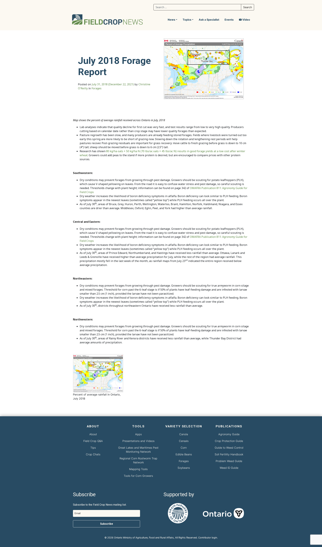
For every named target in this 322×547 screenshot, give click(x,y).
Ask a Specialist (209, 19)
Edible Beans (184, 454)
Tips (93, 447)
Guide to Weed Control (229, 447)
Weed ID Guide (229, 467)
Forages (96, 88)
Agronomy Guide (228, 434)
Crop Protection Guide (229, 441)
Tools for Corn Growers (138, 475)
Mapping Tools (138, 469)
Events (229, 19)
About (93, 434)
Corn (184, 447)
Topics (187, 19)
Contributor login (207, 537)
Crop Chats (93, 454)
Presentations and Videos (138, 441)
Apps (138, 434)
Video (246, 19)
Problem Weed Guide (229, 461)
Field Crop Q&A (93, 441)
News (171, 19)
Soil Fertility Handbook (229, 454)
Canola (183, 434)
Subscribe (106, 524)
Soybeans (184, 467)
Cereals (184, 441)
